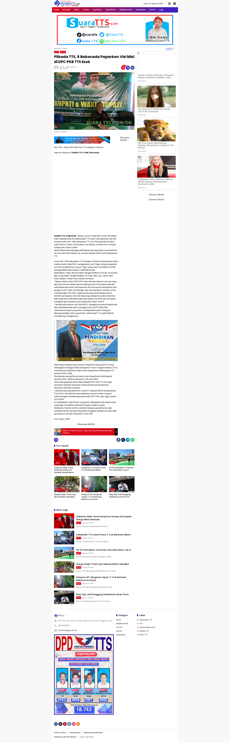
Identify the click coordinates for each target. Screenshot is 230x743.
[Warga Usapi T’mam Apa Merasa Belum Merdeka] (67, 484)
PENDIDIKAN (120, 635)
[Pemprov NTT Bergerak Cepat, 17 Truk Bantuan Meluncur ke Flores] (94, 484)
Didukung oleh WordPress (65, 737)
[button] (169, 3)
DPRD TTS (143, 635)
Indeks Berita (74, 732)
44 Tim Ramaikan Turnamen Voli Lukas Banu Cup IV (121, 469)
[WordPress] (69, 724)
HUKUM (119, 631)
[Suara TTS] (67, 3)
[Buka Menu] (174, 3)
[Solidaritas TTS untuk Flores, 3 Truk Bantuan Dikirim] (94, 457)
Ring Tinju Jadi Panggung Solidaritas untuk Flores (120, 495)
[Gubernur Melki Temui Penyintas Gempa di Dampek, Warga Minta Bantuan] (67, 457)
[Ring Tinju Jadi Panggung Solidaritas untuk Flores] (122, 484)
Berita (56, 52)
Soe (141, 623)
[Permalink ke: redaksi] (57, 68)
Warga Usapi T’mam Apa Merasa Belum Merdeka (65, 495)
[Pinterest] (65, 724)
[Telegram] (128, 440)
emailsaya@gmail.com (67, 630)
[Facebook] (118, 440)
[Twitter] (123, 440)
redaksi (62, 67)
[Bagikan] (132, 68)
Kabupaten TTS (145, 620)
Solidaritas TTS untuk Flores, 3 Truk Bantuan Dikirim (93, 469)
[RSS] (78, 724)
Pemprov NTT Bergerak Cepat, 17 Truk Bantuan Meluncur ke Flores (91, 496)
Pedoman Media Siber (93, 732)
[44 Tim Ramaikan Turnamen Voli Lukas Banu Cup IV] (122, 457)
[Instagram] (74, 724)
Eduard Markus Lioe (147, 627)
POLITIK (63, 52)
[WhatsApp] (132, 440)
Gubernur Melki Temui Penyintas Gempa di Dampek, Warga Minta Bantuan (63, 470)
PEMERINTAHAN (122, 623)
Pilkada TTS (144, 631)
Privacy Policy (60, 732)
